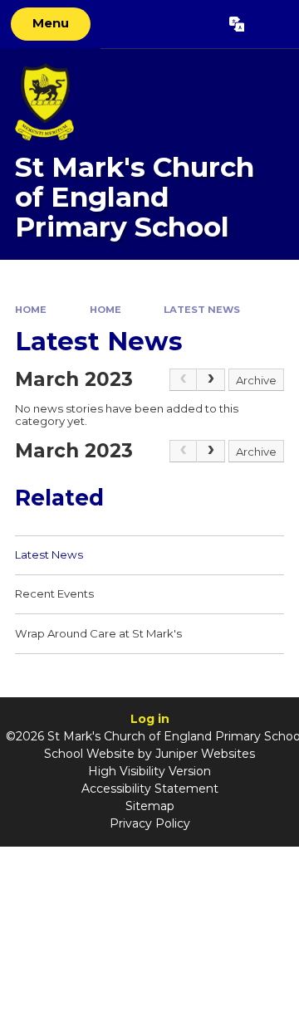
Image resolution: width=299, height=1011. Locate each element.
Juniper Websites (205, 753)
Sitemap (149, 806)
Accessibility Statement (149, 788)
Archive (256, 380)
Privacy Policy (150, 823)
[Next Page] (211, 380)
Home (31, 309)
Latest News (202, 309)
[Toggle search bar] (271, 24)
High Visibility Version (149, 771)
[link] (183, 380)
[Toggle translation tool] (236, 24)
